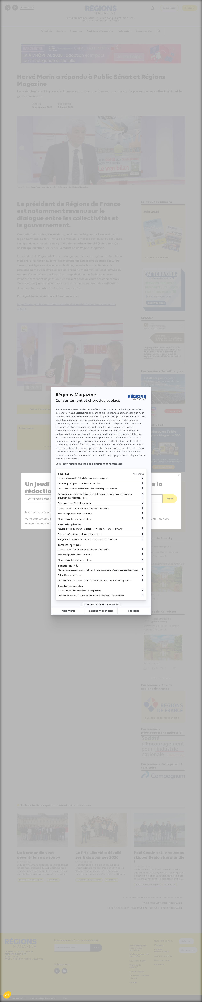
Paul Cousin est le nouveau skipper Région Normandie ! (159, 857)
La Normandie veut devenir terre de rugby (38, 855)
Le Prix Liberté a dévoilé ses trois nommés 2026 (98, 855)
